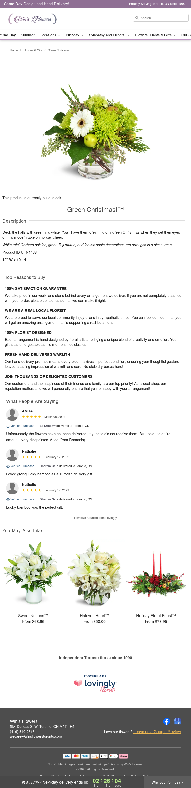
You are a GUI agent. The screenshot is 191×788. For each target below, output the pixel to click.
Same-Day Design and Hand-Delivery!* (37, 3)
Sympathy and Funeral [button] (108, 34)
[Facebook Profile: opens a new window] (166, 721)
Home (14, 50)
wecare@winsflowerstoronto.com (36, 736)
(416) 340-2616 (22, 731)
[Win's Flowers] (32, 19)
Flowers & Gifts (33, 50)
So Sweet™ (48, 425)
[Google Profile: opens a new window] (177, 721)
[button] (178, 767)
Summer (28, 34)
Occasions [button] (48, 34)
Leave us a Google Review (157, 731)
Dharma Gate (49, 466)
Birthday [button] (73, 34)
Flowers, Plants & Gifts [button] (153, 34)
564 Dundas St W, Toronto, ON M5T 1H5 (42, 726)
